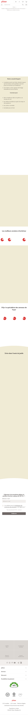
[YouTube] (14, 662)
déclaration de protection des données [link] (13, 506)
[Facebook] (7, 662)
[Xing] (18, 662)
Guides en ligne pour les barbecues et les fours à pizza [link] (13, 8)
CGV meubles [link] (5, 703)
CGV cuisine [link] (13, 703)
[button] (14, 686)
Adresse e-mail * (6, 498)
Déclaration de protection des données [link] (14, 705)
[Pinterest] (12, 662)
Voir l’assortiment (14, 75)
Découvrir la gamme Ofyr (14, 301)
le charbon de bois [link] (11, 147)
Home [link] (14, 7)
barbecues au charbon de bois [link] (17, 151)
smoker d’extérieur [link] (11, 68)
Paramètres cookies (14, 708)
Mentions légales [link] (21, 703)
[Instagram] (9, 662)
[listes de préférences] (3, 239)
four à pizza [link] (16, 67)
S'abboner (14, 513)
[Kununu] (21, 662)
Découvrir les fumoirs (14, 225)
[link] (16, 1)
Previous (2, 172)
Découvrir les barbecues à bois (14, 164)
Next (26, 172)
